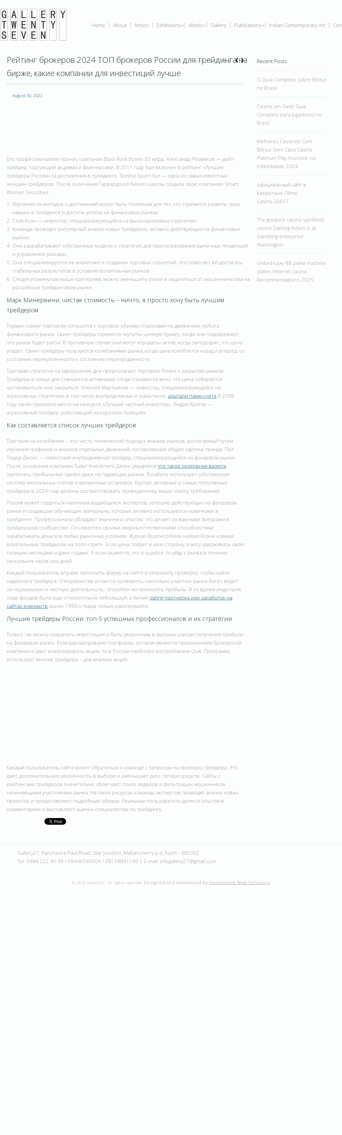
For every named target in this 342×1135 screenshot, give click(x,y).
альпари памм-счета (192, 395)
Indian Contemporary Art (297, 25)
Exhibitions (169, 25)
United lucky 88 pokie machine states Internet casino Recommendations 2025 (291, 271)
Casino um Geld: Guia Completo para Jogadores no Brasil (289, 114)
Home (98, 25)
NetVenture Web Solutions (239, 882)
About (120, 25)
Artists (141, 25)
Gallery (218, 25)
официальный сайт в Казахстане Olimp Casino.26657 (281, 193)
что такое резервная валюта (192, 465)
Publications (248, 25)
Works (196, 25)
